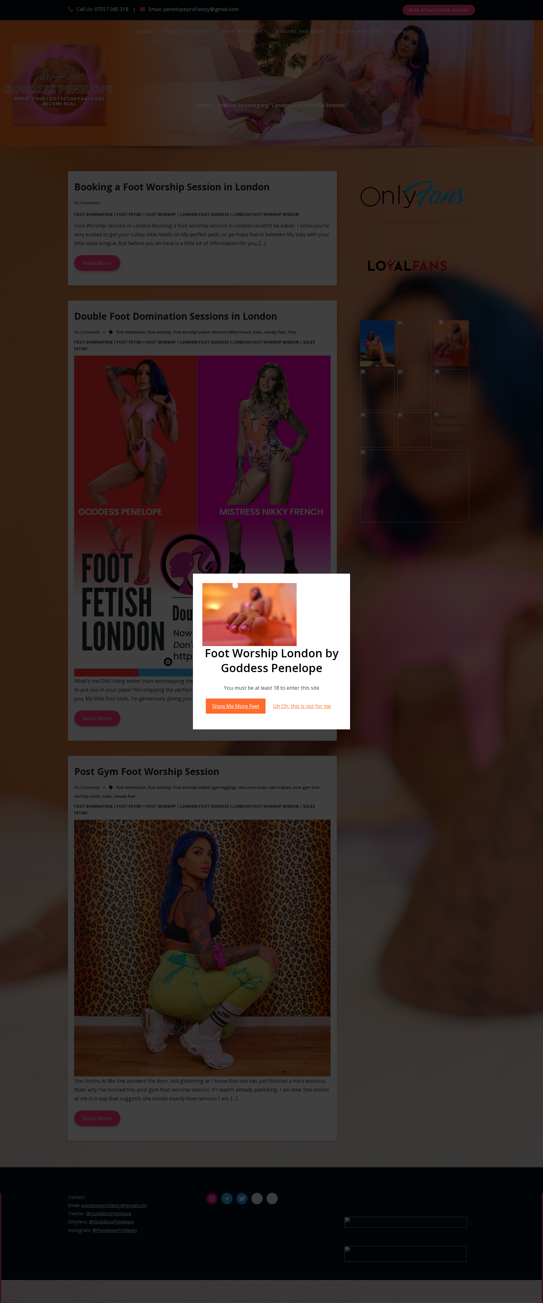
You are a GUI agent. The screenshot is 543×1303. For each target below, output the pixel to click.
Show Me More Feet (235, 706)
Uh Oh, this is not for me (302, 706)
